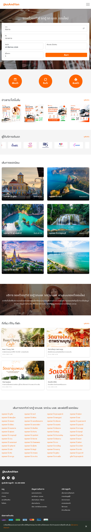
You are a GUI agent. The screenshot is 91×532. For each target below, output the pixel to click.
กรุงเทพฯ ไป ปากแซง (31, 453)
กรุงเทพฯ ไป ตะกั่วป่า (76, 446)
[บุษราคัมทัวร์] (47, 145)
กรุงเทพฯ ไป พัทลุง (53, 432)
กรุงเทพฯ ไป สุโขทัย (30, 446)
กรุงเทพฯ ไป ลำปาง (30, 432)
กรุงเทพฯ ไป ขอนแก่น (53, 425)
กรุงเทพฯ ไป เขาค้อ (76, 449)
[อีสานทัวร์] (78, 145)
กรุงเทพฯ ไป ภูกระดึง (76, 435)
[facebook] (3, 478)
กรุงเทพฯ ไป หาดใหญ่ (54, 446)
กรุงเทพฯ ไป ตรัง (7, 449)
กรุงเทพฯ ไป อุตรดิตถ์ (31, 435)
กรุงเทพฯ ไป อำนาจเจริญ (55, 435)
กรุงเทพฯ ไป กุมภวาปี (76, 453)
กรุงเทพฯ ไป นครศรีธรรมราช (33, 421)
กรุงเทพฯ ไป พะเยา (76, 439)
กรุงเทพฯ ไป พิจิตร (30, 417)
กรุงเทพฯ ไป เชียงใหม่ (31, 428)
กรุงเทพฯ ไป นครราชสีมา (32, 425)
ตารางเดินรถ (5, 493)
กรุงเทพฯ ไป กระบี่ (30, 414)
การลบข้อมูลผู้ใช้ (66, 496)
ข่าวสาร (4, 496)
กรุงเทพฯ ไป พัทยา (76, 442)
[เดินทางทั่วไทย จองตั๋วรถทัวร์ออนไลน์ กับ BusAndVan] (34, 114)
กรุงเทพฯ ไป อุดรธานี (76, 425)
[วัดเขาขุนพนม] (22, 370)
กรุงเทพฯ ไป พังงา (76, 414)
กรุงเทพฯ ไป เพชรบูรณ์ (54, 417)
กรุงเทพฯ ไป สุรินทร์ (8, 432)
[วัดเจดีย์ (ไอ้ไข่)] (68, 370)
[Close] (86, 526)
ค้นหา (66, 55)
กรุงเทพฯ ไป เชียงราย (54, 428)
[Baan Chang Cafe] (22, 337)
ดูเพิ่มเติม (86, 100)
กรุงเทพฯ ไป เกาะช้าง (31, 456)
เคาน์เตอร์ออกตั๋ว (66, 503)
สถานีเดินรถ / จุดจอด (37, 496)
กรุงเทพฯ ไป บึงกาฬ (30, 439)
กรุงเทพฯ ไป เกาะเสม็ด (54, 456)
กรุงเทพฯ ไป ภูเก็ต (7, 414)
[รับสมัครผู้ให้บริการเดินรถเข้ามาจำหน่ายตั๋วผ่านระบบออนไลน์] (57, 114)
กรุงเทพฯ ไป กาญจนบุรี (9, 435)
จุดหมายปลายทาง (37, 493)
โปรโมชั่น (4, 503)
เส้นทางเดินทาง (36, 503)
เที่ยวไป (7, 45)
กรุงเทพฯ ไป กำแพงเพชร (32, 442)
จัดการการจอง (66, 500)
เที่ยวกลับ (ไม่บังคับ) (52, 45)
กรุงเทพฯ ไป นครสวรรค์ (9, 442)
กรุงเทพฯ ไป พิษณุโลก (9, 417)
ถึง (6, 36)
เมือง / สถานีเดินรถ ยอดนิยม (39, 507)
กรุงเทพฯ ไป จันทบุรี (76, 432)
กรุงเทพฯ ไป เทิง (7, 453)
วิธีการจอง (64, 507)
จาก (6, 27)
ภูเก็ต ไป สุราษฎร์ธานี (76, 456)
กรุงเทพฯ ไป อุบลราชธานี (78, 421)
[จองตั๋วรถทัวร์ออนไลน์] (11, 114)
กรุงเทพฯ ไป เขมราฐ (53, 449)
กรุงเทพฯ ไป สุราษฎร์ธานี (55, 414)
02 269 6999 (20, 483)
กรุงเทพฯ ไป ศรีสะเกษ (54, 421)
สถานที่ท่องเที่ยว (6, 500)
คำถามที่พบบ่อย (66, 510)
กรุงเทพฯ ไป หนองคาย (9, 428)
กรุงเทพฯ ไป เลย (75, 417)
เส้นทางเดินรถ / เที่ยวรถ (38, 500)
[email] (13, 478)
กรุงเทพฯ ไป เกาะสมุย (76, 428)
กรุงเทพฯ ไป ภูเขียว (53, 453)
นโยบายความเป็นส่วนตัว (68, 493)
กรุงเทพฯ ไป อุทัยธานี (8, 446)
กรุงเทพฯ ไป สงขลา (8, 421)
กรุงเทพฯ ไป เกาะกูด (8, 456)
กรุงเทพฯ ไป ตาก (52, 442)
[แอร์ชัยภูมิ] (63, 145)
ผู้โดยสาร (7, 53)
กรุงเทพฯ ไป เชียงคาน (54, 439)
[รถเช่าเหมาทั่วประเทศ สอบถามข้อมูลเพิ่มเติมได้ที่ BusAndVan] (79, 114)
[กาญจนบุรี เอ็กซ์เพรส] (16, 145)
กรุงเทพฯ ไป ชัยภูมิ (30, 449)
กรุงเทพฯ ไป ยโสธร (8, 425)
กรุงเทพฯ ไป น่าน (7, 439)
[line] (8, 478)
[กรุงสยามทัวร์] (32, 145)
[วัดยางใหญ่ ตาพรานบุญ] (68, 337)
